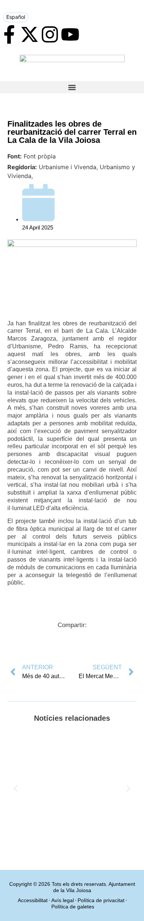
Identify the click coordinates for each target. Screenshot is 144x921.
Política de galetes (72, 907)
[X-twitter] (29, 34)
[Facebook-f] (9, 34)
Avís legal (62, 900)
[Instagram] (50, 34)
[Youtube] (70, 34)
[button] (72, 87)
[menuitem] (15, 17)
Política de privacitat (101, 900)
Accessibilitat (33, 900)
